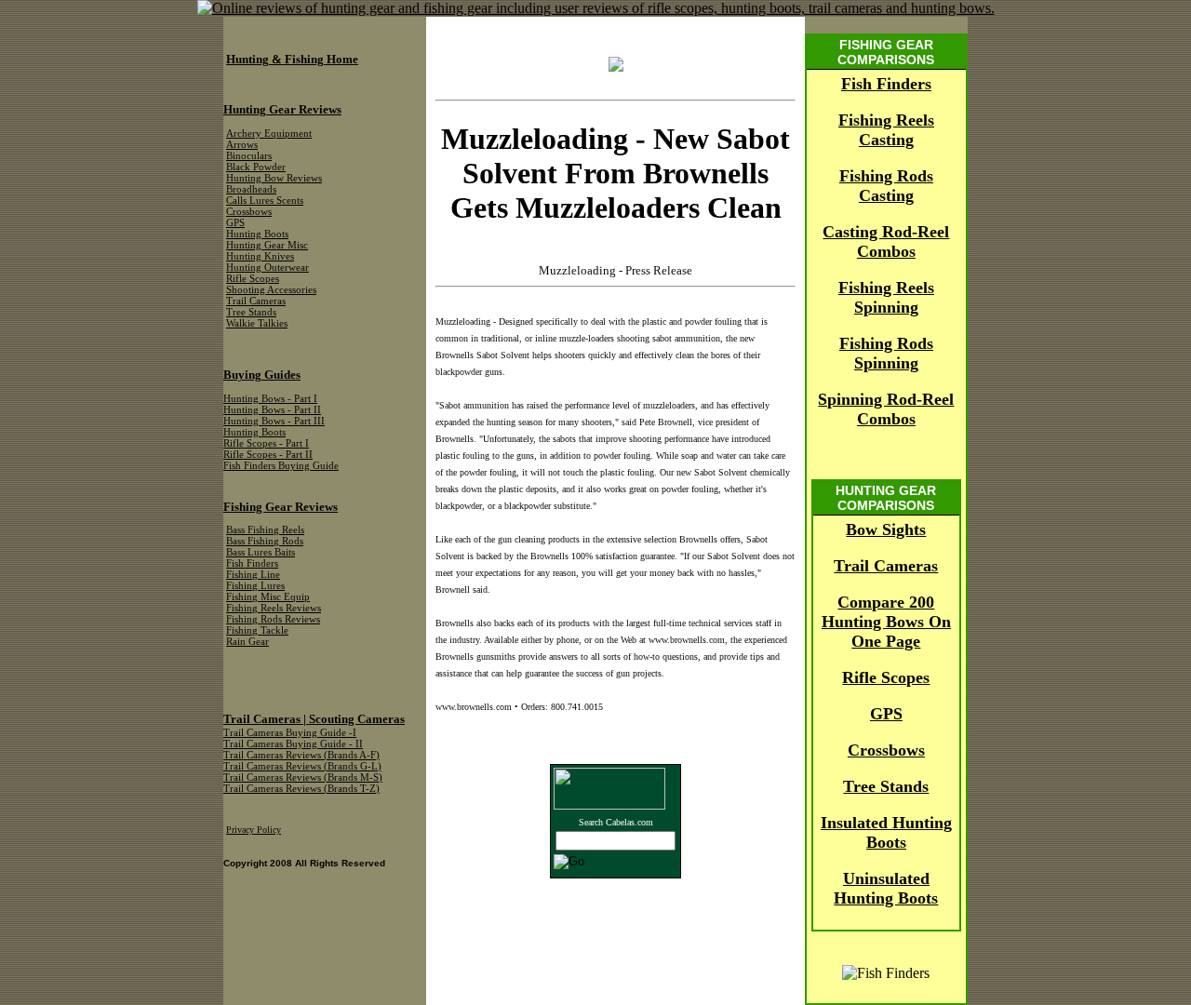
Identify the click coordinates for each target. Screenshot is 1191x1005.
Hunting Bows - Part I (270, 399)
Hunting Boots (257, 234)
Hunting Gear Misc (267, 245)
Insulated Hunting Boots (886, 832)
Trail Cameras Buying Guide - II (293, 744)
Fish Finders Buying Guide (281, 466)
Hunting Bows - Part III (274, 421)
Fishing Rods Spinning (886, 353)
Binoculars (249, 156)
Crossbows (886, 750)
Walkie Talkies (257, 323)
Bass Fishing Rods (264, 541)
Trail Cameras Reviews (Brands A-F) (301, 755)
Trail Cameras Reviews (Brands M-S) (302, 777)
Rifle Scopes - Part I (266, 443)
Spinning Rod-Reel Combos (886, 409)
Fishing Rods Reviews (273, 619)
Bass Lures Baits (260, 552)
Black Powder (256, 167)
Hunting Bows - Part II (272, 410)
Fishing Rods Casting (886, 186)
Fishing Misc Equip (268, 597)
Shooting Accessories (271, 290)
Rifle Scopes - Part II (268, 454)
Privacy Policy (253, 829)
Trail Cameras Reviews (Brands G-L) (302, 766)
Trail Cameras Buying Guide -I (289, 733)
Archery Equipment (269, 133)
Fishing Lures (255, 586)
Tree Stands (886, 786)
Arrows (242, 145)
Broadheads (251, 189)
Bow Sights (886, 529)
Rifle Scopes (886, 677)
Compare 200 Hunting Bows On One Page (886, 621)
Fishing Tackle (257, 630)
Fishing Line (253, 575)
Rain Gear (247, 641)
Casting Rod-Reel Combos (886, 241)
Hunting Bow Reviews (274, 178)
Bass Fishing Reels (265, 530)
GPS (886, 713)
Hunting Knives (260, 256)
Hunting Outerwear (267, 267)
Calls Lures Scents (264, 200)
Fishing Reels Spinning (886, 297)
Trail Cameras (886, 565)
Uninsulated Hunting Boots (886, 888)
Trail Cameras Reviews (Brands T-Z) (301, 789)
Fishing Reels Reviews (273, 608)
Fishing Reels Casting (886, 130)
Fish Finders (886, 83)
